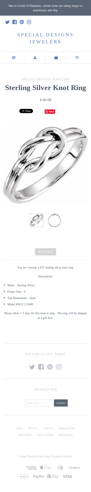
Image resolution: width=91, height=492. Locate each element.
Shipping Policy (67, 428)
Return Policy (25, 434)
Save (51, 111)
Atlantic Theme (26, 456)
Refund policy (66, 434)
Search (19, 428)
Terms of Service (45, 434)
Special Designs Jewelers (45, 38)
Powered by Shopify (61, 456)
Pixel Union (44, 456)
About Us (33, 428)
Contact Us (48, 428)
